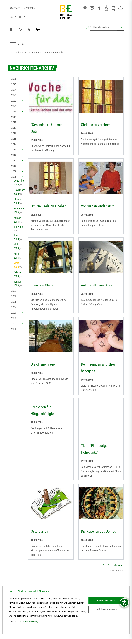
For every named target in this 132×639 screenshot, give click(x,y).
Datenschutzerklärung (28, 621)
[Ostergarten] (51, 503)
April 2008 (16, 255)
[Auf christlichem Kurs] (101, 257)
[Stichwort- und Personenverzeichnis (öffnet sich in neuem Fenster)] (113, 8)
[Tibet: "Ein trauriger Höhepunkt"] (101, 417)
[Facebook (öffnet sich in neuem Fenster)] (99, 8)
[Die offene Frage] (51, 336)
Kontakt (15, 8)
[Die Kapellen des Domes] (101, 503)
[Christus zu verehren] (101, 96)
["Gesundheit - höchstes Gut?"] (51, 96)
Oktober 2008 (18, 201)
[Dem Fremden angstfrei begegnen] (101, 336)
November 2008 (19, 191)
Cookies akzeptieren (106, 600)
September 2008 (19, 210)
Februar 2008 (18, 274)
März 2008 (16, 264)
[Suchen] (120, 27)
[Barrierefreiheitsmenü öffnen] (124, 602)
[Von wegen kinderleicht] (101, 177)
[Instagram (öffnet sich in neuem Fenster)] (92, 8)
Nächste (117, 565)
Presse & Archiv (32, 52)
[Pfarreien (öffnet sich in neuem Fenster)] (106, 7)
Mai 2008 (16, 246)
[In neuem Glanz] (51, 257)
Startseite (15, 52)
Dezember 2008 (19, 182)
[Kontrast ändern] (11, 29)
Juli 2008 (18, 227)
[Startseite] (66, 14)
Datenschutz (17, 17)
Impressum (29, 8)
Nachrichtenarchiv (53, 52)
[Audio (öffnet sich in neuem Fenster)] (85, 8)
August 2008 (17, 219)
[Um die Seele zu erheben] (51, 177)
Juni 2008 (16, 237)
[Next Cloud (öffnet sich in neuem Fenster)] (120, 8)
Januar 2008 (17, 283)
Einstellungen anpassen (106, 609)
